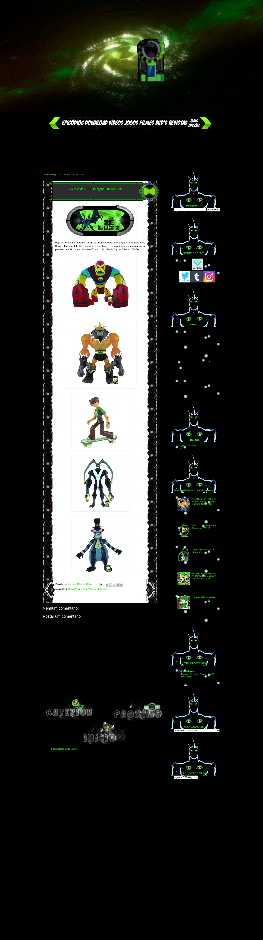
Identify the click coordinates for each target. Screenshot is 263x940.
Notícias (91, 588)
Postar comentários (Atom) (64, 749)
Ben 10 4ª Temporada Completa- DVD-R (204, 526)
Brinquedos (73, 588)
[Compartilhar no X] (114, 585)
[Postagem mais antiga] (138, 720)
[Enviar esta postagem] (101, 584)
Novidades (102, 588)
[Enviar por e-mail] (107, 585)
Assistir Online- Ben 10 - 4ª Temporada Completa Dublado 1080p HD (204, 576)
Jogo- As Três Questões (203, 597)
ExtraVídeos (187, 671)
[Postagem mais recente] (69, 720)
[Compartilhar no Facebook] (118, 585)
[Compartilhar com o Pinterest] (121, 585)
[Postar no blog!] (111, 585)
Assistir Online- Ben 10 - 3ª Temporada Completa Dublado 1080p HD (204, 501)
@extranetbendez (189, 445)
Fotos (83, 588)
